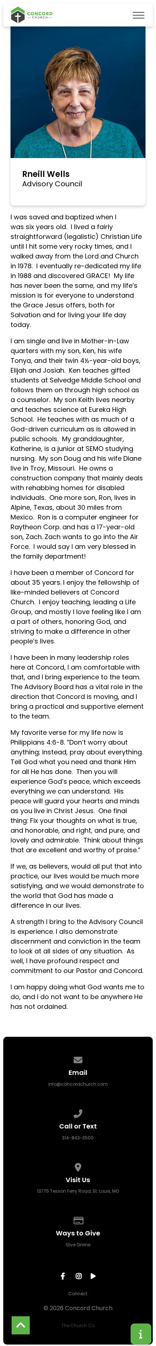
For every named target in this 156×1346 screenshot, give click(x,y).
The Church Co (78, 1325)
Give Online (78, 1245)
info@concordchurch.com (78, 1084)
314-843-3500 (78, 1138)
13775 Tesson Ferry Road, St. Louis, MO (78, 1191)
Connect (77, 1294)
